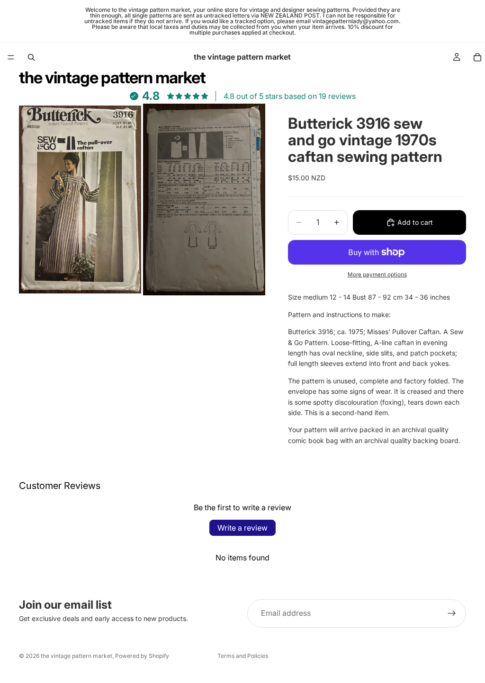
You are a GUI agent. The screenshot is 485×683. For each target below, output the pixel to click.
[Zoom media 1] (80, 199)
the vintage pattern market (76, 655)
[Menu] (11, 57)
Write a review (242, 527)
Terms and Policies (242, 655)
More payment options (377, 274)
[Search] (31, 57)
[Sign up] (452, 613)
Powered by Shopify (142, 655)
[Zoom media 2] (204, 199)
